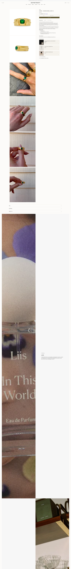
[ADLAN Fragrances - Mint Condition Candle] (41, 42)
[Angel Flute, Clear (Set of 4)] (41, 47)
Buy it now (49, 17)
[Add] (58, 43)
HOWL (40, 9)
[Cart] (69, 2)
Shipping (10, 208)
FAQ (9, 205)
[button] (29, 4)
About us (10, 211)
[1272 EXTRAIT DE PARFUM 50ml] (41, 53)
